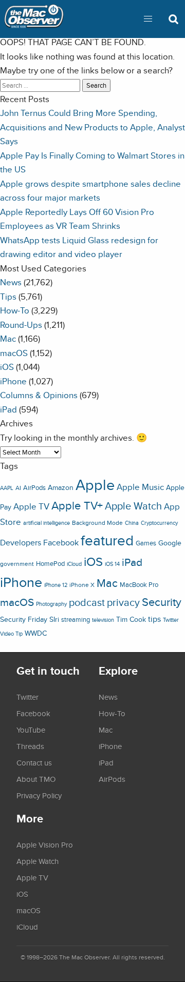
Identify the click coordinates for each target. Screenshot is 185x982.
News (11, 282)
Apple (95, 484)
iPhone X (82, 585)
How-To (14, 310)
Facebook (61, 542)
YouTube (30, 729)
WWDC (36, 633)
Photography (51, 604)
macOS (14, 352)
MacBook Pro (139, 585)
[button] (148, 19)
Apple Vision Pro (44, 844)
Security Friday (23, 619)
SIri (54, 619)
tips (154, 618)
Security (161, 602)
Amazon (60, 487)
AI (18, 488)
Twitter (171, 620)
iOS (7, 366)
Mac (8, 338)
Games (146, 543)
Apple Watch (133, 506)
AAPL (6, 488)
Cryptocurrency (159, 523)
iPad (8, 409)
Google (169, 542)
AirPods (34, 488)
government (17, 563)
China (132, 523)
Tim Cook (131, 619)
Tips (8, 296)
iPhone (13, 381)
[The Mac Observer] (34, 19)
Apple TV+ (77, 505)
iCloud (74, 564)
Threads (30, 746)
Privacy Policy (39, 795)
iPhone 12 (55, 585)
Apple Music (140, 487)
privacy (123, 602)
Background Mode (97, 522)
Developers (20, 542)
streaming (75, 619)
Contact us (34, 762)
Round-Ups (21, 324)
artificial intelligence (46, 523)
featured (107, 540)
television (103, 620)
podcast (87, 602)
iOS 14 (112, 564)
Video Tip (11, 634)
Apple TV (31, 506)
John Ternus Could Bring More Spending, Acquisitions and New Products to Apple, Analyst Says (92, 126)
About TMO (35, 778)
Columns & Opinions (39, 394)
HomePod (50, 563)
